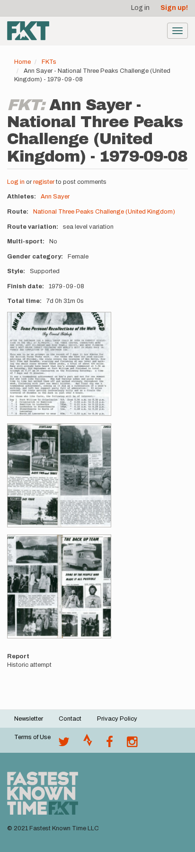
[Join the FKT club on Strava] (87, 744)
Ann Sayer (55, 196)
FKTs (49, 62)
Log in (140, 7)
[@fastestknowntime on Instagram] (132, 744)
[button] (59, 364)
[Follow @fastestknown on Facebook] (109, 744)
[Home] (28, 30)
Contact (70, 718)
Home (22, 62)
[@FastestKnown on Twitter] (64, 744)
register (43, 182)
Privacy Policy (117, 718)
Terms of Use (32, 737)
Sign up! (174, 7)
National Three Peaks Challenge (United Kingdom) (104, 211)
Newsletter (28, 718)
